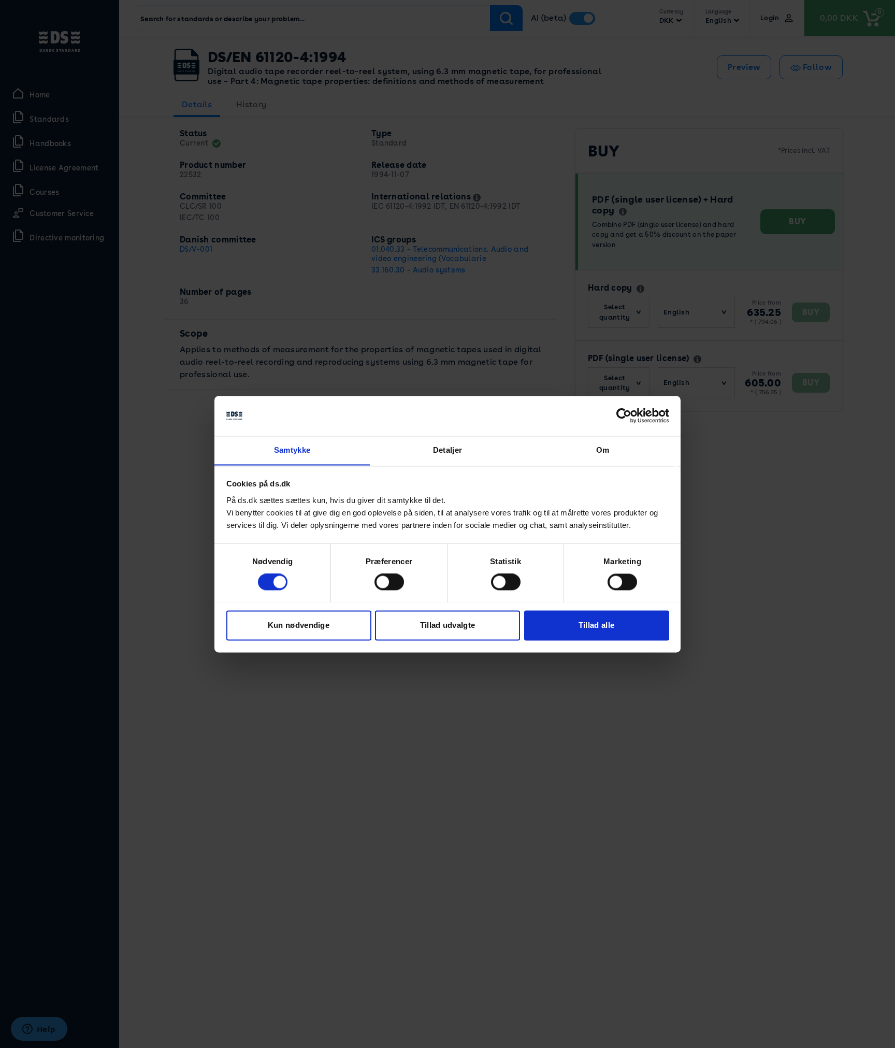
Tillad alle (596, 625)
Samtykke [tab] (292, 450)
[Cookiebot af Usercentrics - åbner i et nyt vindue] (624, 415)
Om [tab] (603, 450)
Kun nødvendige (298, 625)
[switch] (389, 581)
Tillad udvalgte (447, 625)
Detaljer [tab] (447, 450)
